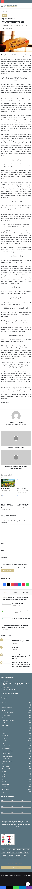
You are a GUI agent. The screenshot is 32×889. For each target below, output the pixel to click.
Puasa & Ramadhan (7, 756)
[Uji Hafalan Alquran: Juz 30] (6, 613)
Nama (3, 543)
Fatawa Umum (6, 715)
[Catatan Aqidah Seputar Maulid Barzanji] (6, 814)
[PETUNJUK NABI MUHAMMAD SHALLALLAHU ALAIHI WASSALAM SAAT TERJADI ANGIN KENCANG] (5, 665)
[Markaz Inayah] (10, 6)
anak (13, 849)
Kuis (3, 743)
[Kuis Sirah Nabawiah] (6, 606)
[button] (27, 884)
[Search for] (30, 6)
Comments (26, 592)
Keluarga (4, 738)
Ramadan (4, 855)
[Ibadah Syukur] (8, 483)
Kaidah (4, 733)
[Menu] (2, 6)
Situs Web (4, 557)
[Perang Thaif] (5, 650)
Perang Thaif (15, 647)
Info (3, 730)
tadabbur (4, 858)
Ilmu (3, 728)
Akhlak (8, 12)
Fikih (3, 717)
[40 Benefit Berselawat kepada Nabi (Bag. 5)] (24, 499)
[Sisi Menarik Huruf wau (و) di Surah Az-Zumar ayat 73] (16, 814)
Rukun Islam (5, 766)
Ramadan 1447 (6, 758)
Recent (15, 592)
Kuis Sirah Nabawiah (18, 604)
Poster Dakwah (6, 753)
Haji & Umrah (5, 725)
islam (3, 852)
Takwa (4, 771)
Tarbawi (4, 776)
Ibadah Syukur (5, 488)
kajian (8, 852)
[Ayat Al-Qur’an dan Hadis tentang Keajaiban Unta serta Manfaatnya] (6, 802)
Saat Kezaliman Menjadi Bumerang (22, 489)
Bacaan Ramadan (7, 707)
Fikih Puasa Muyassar (8, 720)
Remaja (4, 763)
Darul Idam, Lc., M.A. (7, 25)
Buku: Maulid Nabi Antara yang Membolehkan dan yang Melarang (21, 656)
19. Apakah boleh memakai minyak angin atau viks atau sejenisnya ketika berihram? (15, 626)
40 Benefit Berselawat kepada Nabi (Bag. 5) (23, 505)
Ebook (3, 710)
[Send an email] (12, 25)
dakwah (19, 849)
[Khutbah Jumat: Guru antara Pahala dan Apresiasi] (5, 642)
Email (3, 550)
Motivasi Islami (6, 748)
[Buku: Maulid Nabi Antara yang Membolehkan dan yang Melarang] (5, 657)
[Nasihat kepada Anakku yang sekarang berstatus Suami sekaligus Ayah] (26, 808)
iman (28, 849)
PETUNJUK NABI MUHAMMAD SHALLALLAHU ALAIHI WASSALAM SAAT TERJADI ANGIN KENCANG (21, 664)
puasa (26, 852)
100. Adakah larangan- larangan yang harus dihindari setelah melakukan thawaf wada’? (15, 598)
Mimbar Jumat (6, 746)
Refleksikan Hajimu (7, 761)
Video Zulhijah (17, 858)
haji (24, 849)
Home (4, 12)
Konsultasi (5, 740)
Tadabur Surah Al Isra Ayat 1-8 (21, 618)
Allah (3, 849)
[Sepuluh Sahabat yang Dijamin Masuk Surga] (26, 814)
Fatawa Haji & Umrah (7, 712)
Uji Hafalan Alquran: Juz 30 (20, 611)
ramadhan (11, 855)
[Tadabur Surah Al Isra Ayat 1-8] (6, 621)
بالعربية (4, 792)
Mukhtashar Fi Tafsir (7, 751)
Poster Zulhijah (19, 852)
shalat (24, 855)
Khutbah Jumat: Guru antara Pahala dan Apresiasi (20, 641)
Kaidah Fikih (5, 735)
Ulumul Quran (5, 784)
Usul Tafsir (5, 786)
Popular (5, 592)
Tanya (3, 774)
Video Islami (5, 789)
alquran (8, 849)
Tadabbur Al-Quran (7, 769)
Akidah (4, 705)
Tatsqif (4, 781)
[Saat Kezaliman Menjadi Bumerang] (24, 483)
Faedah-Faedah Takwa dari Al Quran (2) (7, 505)
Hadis (3, 723)
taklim (10, 858)
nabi (13, 852)
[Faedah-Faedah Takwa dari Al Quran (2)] (8, 499)
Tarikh (3, 779)
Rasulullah (18, 855)
